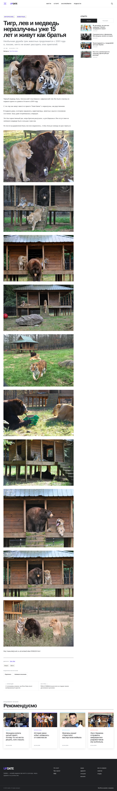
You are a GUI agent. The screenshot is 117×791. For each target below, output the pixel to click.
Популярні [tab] (105, 20)
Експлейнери (66, 3)
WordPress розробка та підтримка (106, 788)
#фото (12, 665)
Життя (48, 3)
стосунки (83, 773)
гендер (99, 773)
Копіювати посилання (20, 674)
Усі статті (56, 768)
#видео (6, 665)
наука (82, 768)
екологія (82, 776)
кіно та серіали (101, 768)
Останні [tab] (89, 20)
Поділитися (8, 674)
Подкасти (77, 3)
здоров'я (83, 771)
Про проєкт (57, 771)
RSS (55, 773)
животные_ (21, 17)
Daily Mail (12, 661)
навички (99, 771)
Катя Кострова (14, 51)
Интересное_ (9, 17)
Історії (56, 3)
